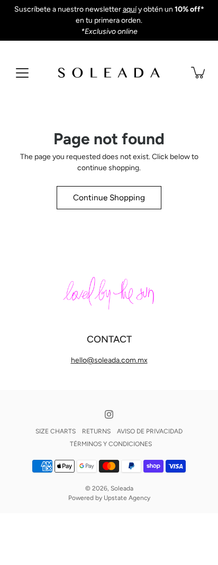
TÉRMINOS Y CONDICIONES (111, 444)
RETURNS (96, 431)
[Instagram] (109, 414)
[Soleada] (109, 72)
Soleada (122, 488)
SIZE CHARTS (55, 431)
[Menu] (22, 73)
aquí (130, 9)
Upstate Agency (127, 498)
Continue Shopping (109, 197)
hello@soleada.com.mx (109, 360)
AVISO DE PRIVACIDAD (150, 431)
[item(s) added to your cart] (198, 72)
